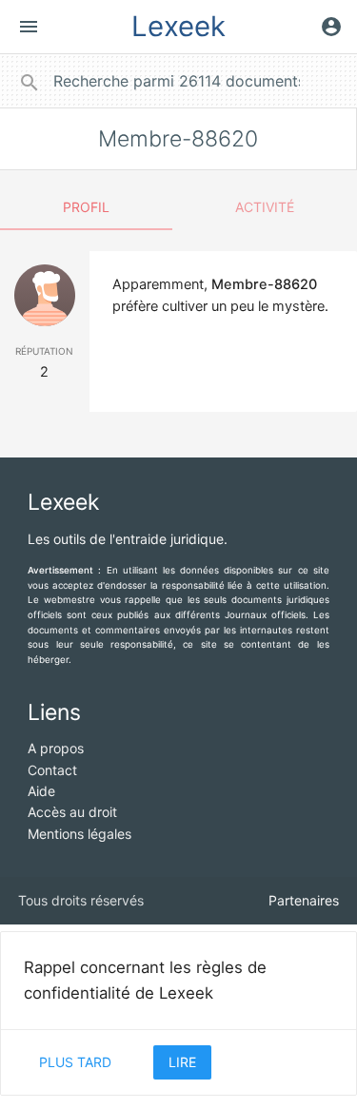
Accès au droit (72, 812)
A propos (56, 748)
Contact (52, 770)
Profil (86, 207)
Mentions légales (79, 834)
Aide (41, 791)
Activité (264, 207)
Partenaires (303, 900)
